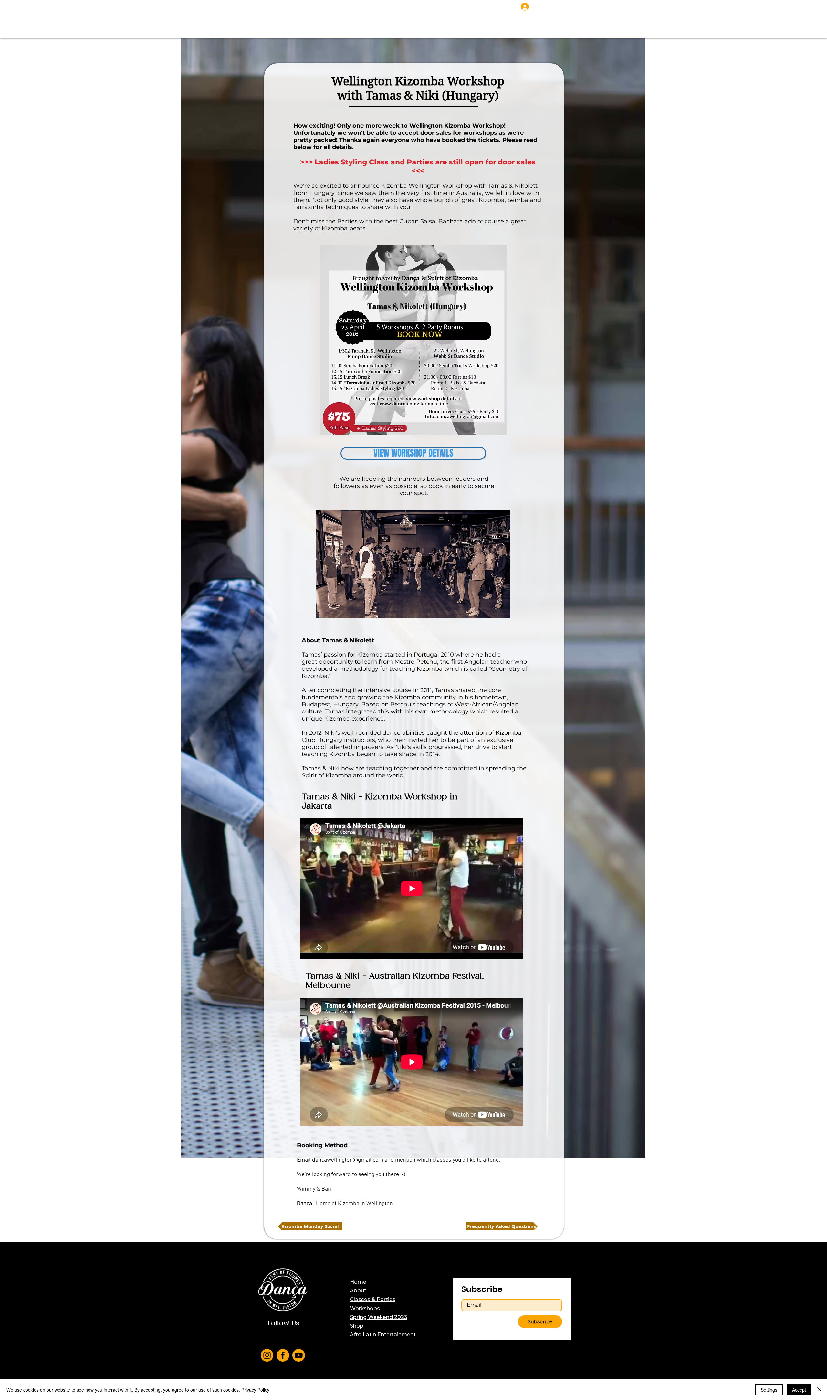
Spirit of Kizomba (326, 775)
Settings (769, 1389)
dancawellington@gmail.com (347, 1160)
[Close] (819, 1389)
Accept (799, 1389)
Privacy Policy (255, 1389)
